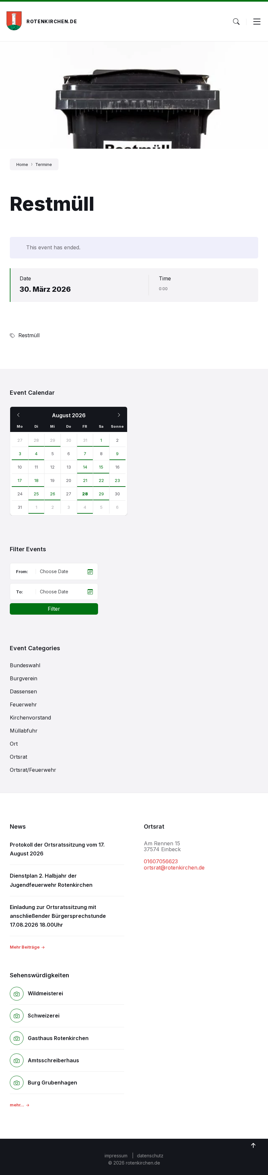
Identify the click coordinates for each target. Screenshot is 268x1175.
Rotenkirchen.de (51, 21)
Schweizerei (43, 1015)
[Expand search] (236, 21)
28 (36, 440)
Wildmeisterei (45, 993)
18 (36, 480)
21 (85, 480)
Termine (43, 164)
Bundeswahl (25, 665)
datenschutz (150, 1155)
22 (101, 480)
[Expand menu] (256, 21)
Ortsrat (18, 756)
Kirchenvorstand (30, 717)
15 (101, 467)
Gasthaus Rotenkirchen (58, 1038)
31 (85, 440)
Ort (14, 743)
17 (20, 480)
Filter (54, 608)
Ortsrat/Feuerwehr (33, 770)
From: (22, 571)
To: (19, 591)
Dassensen (23, 691)
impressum (116, 1155)
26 (52, 493)
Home (22, 164)
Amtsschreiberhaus (53, 1060)
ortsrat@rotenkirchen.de (174, 867)
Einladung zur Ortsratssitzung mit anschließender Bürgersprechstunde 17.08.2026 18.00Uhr (58, 916)
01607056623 (161, 861)
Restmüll (29, 335)
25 (36, 493)
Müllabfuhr (24, 730)
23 (117, 480)
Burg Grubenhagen (52, 1082)
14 (85, 467)
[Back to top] (253, 1145)
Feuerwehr (23, 704)
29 (52, 440)
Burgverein (23, 678)
